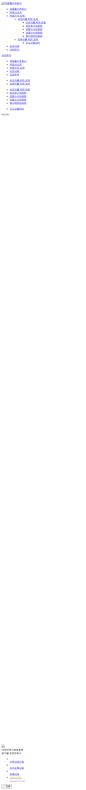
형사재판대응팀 (34, 36)
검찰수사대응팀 (34, 32)
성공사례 (14, 46)
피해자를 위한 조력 (28, 39)
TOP (7, 786)
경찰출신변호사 (18, 9)
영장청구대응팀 (34, 25)
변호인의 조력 (17, 15)
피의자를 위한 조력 (28, 19)
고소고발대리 (33, 42)
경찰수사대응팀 (34, 29)
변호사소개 (16, 12)
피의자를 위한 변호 (36, 22)
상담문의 (14, 49)
